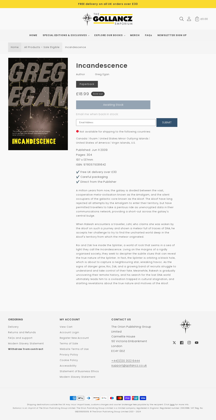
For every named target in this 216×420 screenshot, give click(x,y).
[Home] (108, 19)
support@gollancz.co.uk (129, 365)
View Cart (66, 326)
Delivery (13, 326)
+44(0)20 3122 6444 (125, 361)
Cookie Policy (69, 360)
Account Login (69, 332)
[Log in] (189, 19)
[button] (181, 19)
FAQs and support (20, 338)
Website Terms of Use (74, 349)
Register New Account (74, 338)
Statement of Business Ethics (79, 371)
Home (15, 47)
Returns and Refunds (22, 332)
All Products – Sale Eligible (42, 47)
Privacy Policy (69, 354)
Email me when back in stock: (97, 114)
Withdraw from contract (25, 349)
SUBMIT (167, 122)
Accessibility (68, 365)
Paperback (87, 84)
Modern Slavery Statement (26, 343)
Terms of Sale (69, 343)
